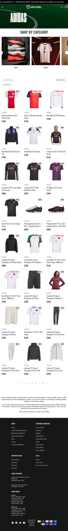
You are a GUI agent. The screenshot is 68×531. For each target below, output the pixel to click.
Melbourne (14, 506)
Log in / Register (40, 450)
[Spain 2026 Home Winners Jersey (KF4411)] (34, 99)
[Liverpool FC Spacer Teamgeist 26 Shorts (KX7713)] (34, 280)
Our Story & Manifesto (17, 444)
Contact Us (39, 430)
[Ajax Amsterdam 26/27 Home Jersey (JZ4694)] (11, 99)
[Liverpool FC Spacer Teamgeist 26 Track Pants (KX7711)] (56, 316)
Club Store (14, 462)
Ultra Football (31, 522)
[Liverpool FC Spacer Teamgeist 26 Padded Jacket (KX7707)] (11, 243)
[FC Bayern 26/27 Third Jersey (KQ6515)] (56, 171)
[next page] (46, 383)
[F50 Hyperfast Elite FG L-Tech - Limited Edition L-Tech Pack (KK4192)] (34, 207)
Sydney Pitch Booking (17, 436)
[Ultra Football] (34, 7)
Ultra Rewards (15, 459)
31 (43, 383)
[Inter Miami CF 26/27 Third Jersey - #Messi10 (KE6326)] (11, 280)
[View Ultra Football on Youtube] (24, 523)
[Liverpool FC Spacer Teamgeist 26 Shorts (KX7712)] (11, 316)
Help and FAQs (40, 427)
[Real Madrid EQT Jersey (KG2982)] (34, 135)
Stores (13, 427)
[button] (62, 7)
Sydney (13, 495)
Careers (13, 442)
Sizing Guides (39, 447)
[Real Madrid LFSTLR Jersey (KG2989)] (56, 99)
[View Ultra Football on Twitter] (20, 523)
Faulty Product (40, 444)
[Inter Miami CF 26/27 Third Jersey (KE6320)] (34, 316)
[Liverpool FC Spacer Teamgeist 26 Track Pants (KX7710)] (11, 352)
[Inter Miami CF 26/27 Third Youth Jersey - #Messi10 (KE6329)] (56, 243)
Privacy (38, 459)
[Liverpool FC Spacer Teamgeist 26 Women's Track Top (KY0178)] (56, 280)
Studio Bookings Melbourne (18, 430)
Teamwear (14, 465)
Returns (38, 442)
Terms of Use (39, 462)
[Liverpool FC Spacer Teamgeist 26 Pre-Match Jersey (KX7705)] (34, 243)
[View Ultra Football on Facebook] (16, 523)
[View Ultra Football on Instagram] (12, 523)
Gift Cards (14, 468)
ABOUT (13, 424)
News (12, 439)
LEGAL (37, 456)
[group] (34, 53)
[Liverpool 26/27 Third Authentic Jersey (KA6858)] (34, 171)
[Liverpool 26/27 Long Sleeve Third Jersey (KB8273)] (11, 171)
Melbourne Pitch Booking (18, 433)
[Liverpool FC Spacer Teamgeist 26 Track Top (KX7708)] (56, 352)
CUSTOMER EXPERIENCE (43, 424)
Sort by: (7, 80)
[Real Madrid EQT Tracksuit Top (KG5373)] (11, 135)
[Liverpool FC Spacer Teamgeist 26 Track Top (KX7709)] (34, 352)
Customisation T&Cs (41, 439)
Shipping (38, 433)
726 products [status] (7, 85)
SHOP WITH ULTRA (16, 456)
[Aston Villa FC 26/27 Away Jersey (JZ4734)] (11, 207)
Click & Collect (39, 436)
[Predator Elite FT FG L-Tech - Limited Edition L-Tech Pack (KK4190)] (56, 207)
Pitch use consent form (42, 465)
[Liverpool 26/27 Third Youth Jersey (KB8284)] (56, 135)
